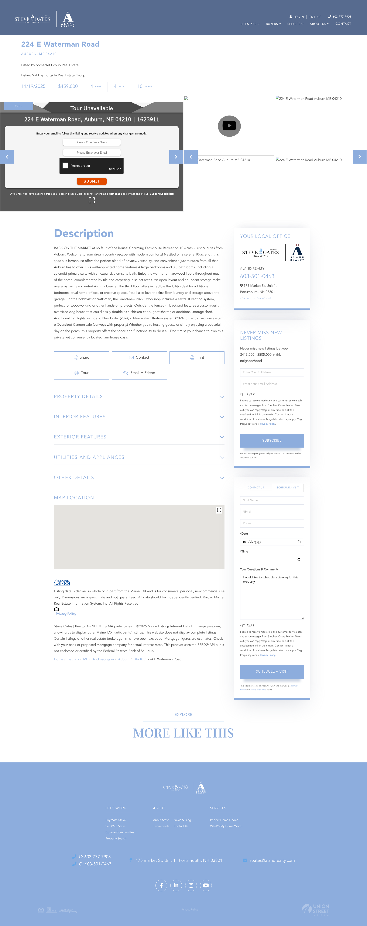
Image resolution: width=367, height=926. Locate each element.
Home (58, 659)
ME (85, 659)
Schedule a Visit (288, 488)
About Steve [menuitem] (161, 820)
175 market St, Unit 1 (178, 861)
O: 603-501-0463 (95, 864)
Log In (298, 17)
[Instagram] (191, 885)
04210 (138, 659)
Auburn (124, 659)
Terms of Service (258, 690)
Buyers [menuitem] (272, 24)
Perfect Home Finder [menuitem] (224, 820)
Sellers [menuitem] (293, 24)
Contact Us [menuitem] (181, 826)
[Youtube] (206, 885)
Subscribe (272, 440)
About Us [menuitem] (318, 24)
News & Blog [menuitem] (182, 820)
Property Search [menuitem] (116, 838)
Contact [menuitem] (343, 24)
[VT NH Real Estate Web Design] (315, 910)
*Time (244, 551)
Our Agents (264, 299)
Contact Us (247, 299)
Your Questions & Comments (259, 569)
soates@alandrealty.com (272, 861)
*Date (244, 533)
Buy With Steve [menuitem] (116, 820)
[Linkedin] (176, 885)
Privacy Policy (66, 614)
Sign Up (315, 17)
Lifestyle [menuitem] (249, 24)
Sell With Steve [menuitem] (116, 826)
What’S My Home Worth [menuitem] (226, 826)
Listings (73, 659)
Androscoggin (103, 659)
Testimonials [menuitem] (161, 826)
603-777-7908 (341, 17)
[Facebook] (161, 885)
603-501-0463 (257, 277)
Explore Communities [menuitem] (120, 832)
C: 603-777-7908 (95, 857)
